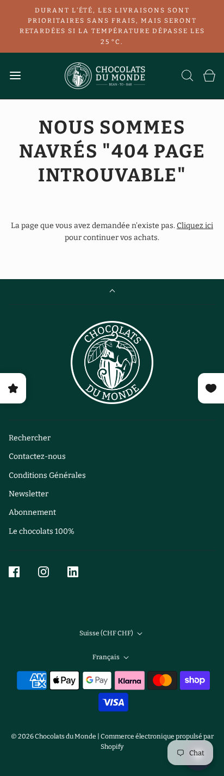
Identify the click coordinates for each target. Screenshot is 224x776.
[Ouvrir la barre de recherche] (187, 76)
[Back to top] (112, 292)
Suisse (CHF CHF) (106, 633)
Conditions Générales (47, 475)
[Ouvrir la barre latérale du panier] (209, 76)
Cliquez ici (195, 225)
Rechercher (30, 438)
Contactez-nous (37, 456)
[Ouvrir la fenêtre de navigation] (15, 76)
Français (106, 657)
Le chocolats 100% (41, 531)
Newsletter (28, 494)
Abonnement (32, 512)
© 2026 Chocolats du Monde (53, 736)
